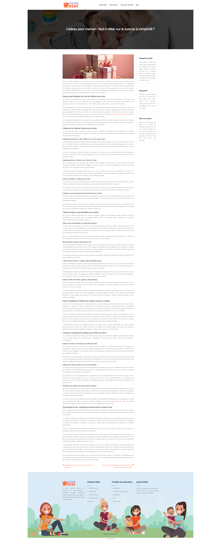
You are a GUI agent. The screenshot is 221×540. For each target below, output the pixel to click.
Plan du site (110, 539)
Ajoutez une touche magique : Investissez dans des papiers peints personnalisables (117, 466)
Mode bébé (103, 5)
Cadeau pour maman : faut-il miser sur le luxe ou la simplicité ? (78, 466)
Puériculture (113, 5)
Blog (137, 5)
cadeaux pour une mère (119, 114)
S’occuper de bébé (127, 5)
